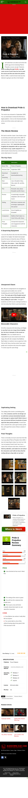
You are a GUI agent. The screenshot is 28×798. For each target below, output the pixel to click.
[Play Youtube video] (14, 315)
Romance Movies (18, 696)
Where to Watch (13, 529)
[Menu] (2, 2)
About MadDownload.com (14, 774)
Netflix (17, 69)
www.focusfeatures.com (17, 667)
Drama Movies (9, 696)
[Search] (25, 2)
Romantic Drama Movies (7, 698)
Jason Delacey (6, 57)
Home (3, 38)
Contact (11, 775)
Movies (8, 38)
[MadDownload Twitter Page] (5, 757)
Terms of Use (7, 772)
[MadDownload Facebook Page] (2, 757)
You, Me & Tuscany (6, 734)
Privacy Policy (16, 772)
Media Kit (5, 774)
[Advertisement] (14, 20)
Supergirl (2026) (5, 718)
